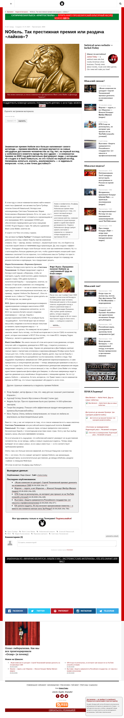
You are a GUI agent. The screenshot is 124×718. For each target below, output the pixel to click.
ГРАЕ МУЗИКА (65, 685)
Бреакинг (10, 12)
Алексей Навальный (66, 531)
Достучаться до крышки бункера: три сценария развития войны (100, 413)
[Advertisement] (47, 134)
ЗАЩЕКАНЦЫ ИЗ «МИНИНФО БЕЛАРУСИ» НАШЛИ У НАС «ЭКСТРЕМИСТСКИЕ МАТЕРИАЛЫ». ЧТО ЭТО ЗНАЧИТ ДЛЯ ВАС (62, 560)
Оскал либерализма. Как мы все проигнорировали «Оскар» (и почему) (22, 651)
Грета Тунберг (12, 531)
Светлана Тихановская (59, 534)
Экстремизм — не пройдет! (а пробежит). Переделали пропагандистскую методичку (102, 700)
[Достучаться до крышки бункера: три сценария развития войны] (102, 418)
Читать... (56, 325)
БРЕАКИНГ (42, 685)
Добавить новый (112, 536)
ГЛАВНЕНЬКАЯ (32, 685)
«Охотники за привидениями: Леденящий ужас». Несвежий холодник (101, 428)
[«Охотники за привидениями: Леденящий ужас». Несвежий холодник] (102, 433)
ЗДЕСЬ (66, 18)
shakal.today (42, 475)
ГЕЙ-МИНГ (75, 685)
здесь (42, 105)
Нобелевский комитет (47, 531)
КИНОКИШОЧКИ (53, 685)
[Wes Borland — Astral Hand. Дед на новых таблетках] (102, 404)
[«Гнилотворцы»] (101, 372)
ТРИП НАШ (84, 685)
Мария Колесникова (22, 534)
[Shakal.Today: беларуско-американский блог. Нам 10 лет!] (62, 3)
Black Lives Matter (28, 531)
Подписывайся (63, 518)
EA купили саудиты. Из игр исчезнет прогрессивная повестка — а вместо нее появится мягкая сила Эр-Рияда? (42, 507)
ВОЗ (9, 534)
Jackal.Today (92, 56)
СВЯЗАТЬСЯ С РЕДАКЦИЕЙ (62, 710)
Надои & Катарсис (21, 12)
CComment (70, 550)
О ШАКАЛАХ (93, 685)
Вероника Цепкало (40, 534)
